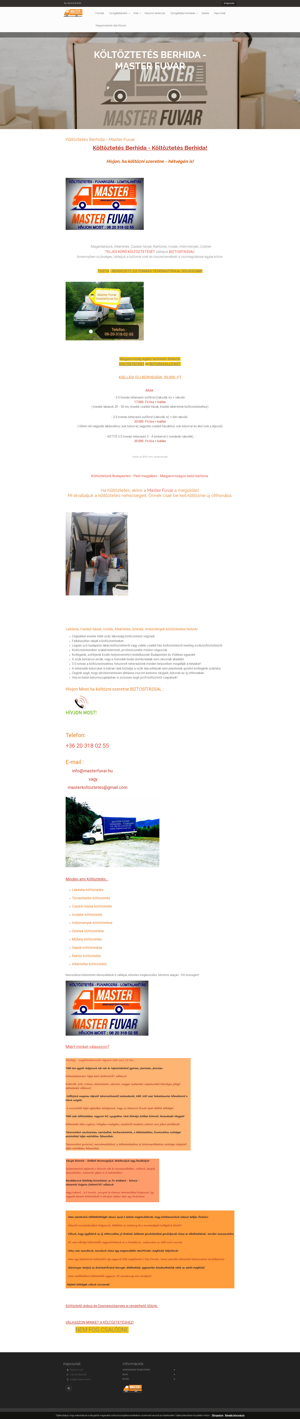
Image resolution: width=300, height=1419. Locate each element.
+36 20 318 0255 (74, 3)
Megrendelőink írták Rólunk (111, 25)
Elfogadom (217, 1415)
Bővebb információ (235, 1415)
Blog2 (126, 1379)
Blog (125, 1374)
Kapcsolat (229, 3)
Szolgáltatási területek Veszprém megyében (114, 35)
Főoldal (99, 13)
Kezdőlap (67, 35)
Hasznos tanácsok (155, 13)
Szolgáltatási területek (182, 13)
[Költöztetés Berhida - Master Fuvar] (73, 13)
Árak (135, 13)
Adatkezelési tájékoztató (136, 1370)
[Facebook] (69, 1388)
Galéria (205, 13)
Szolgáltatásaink (118, 13)
